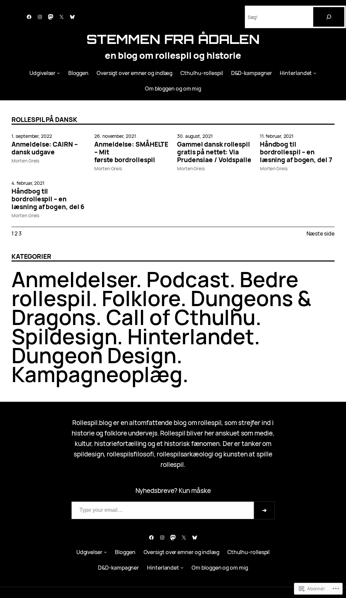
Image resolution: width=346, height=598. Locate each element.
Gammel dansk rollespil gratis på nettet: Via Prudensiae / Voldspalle (214, 152)
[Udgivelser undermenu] (58, 72)
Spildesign (64, 336)
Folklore (141, 298)
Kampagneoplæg (96, 374)
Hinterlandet (190, 336)
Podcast (187, 279)
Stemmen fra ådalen (172, 39)
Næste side (320, 233)
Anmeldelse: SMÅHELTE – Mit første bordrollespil (131, 152)
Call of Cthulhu (181, 316)
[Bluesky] (72, 17)
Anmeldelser (73, 279)
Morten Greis (25, 160)
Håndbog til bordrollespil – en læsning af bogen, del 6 (47, 199)
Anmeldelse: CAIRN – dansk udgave (44, 148)
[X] (61, 17)
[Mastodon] (50, 17)
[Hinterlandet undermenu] (314, 72)
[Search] (328, 17)
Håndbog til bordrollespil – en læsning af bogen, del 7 (296, 152)
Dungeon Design (93, 355)
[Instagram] (40, 17)
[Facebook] (29, 17)
